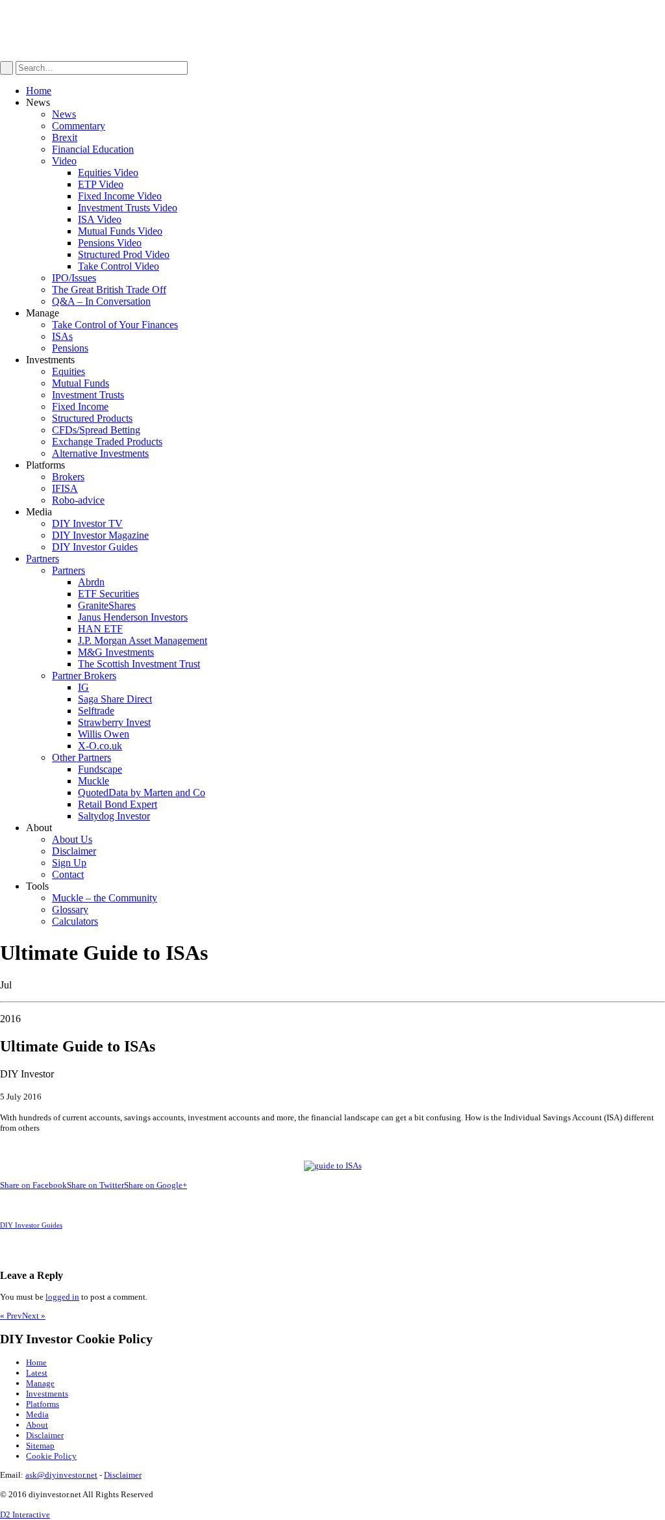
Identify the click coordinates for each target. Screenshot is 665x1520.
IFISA (65, 488)
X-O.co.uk (100, 745)
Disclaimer (74, 851)
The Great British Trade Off (109, 289)
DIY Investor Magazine (100, 535)
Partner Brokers (84, 675)
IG (83, 687)
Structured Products (92, 418)
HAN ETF (100, 628)
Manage (40, 1383)
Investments (47, 1393)
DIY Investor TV (87, 523)
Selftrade (96, 710)
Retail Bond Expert (117, 804)
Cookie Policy (51, 1456)
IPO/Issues (74, 277)
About (37, 1425)
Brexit (64, 137)
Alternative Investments (100, 453)
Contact (68, 874)
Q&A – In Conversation (101, 301)
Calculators (75, 921)
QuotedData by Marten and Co (141, 792)
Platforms (42, 1404)
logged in (62, 1297)
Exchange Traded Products (107, 441)
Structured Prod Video (123, 254)
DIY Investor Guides (95, 546)
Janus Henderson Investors (133, 617)
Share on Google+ (155, 1185)
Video (64, 160)
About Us (72, 839)
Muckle (93, 780)
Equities (68, 371)
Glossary (70, 909)
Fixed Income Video (120, 195)
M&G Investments (116, 652)
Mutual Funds (80, 383)
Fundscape (100, 769)
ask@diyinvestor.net (61, 1475)
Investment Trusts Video (127, 207)
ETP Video (100, 184)
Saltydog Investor (114, 815)
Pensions (70, 348)
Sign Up (69, 862)
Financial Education (93, 149)
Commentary (78, 125)
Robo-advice (78, 500)
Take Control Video (118, 266)
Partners (42, 558)
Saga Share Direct (115, 698)
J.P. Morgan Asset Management (142, 640)
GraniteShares (107, 605)
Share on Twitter (95, 1185)
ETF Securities (108, 593)
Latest (36, 1373)
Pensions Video (110, 242)
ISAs (62, 336)
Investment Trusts (88, 394)
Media (37, 1414)
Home (38, 90)
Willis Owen (103, 734)
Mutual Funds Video (120, 231)
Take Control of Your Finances (115, 324)
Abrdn (91, 581)
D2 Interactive (25, 1514)
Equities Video (108, 172)
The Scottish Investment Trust (139, 663)
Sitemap (40, 1445)
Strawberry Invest (114, 722)
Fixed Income (80, 406)
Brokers (68, 476)
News (64, 114)
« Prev (11, 1315)
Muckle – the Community (104, 897)
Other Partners (81, 757)
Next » (33, 1315)
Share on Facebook (33, 1185)
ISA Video (99, 219)
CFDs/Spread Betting (96, 429)
